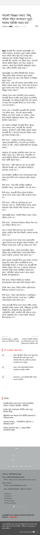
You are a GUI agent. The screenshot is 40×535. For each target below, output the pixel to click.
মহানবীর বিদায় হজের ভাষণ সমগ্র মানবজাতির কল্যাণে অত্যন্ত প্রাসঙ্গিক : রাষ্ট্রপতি (18, 404)
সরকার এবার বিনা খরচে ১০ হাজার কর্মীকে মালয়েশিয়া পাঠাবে (17, 429)
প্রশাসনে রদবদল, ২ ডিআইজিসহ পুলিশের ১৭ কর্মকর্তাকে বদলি (18, 423)
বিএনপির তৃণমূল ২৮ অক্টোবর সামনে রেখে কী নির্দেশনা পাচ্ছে (10, 340)
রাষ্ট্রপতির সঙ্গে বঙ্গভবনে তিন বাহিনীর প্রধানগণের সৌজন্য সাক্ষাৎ (19, 417)
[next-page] (6, 387)
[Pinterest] (13, 327)
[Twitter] (9, 327)
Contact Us (8, 496)
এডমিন (11, 27)
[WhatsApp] (18, 327)
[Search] (37, 3)
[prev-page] (3, 387)
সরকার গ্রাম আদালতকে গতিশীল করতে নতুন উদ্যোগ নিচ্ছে (18, 410)
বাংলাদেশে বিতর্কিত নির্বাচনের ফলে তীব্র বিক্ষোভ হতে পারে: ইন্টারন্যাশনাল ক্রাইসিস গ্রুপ (29, 341)
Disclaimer (8, 498)
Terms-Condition (10, 503)
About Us (7, 494)
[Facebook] (4, 327)
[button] (3, 3)
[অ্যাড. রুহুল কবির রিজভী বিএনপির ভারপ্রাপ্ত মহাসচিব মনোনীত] (7, 369)
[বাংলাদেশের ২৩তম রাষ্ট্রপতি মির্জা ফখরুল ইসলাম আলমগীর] (7, 379)
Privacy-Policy (9, 501)
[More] (23, 327)
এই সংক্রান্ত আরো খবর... (13, 350)
